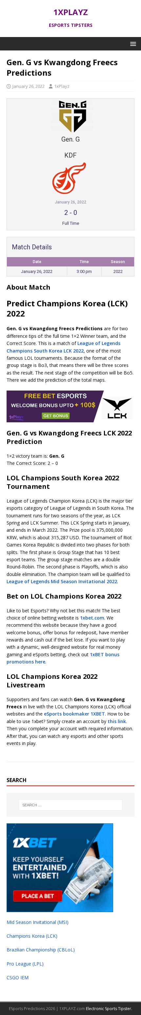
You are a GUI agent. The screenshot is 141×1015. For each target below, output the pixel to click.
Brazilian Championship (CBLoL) (41, 950)
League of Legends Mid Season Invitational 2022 (62, 581)
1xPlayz (62, 86)
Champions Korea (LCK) (32, 936)
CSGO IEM (18, 977)
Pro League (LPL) (25, 964)
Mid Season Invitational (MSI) (38, 922)
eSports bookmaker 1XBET (74, 714)
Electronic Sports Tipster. (109, 1008)
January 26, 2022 (28, 86)
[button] (132, 43)
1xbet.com (92, 618)
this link (117, 721)
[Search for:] (70, 805)
